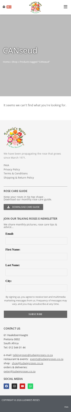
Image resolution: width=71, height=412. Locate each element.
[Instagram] (14, 386)
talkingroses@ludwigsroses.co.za (33, 355)
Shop (14, 61)
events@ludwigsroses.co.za (46, 359)
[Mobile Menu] (66, 6)
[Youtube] (22, 386)
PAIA (6, 165)
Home (6, 61)
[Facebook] (6, 386)
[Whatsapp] (30, 386)
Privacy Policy (12, 169)
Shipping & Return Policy (19, 177)
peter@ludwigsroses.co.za (20, 371)
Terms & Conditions (16, 173)
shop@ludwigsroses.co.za (27, 363)
